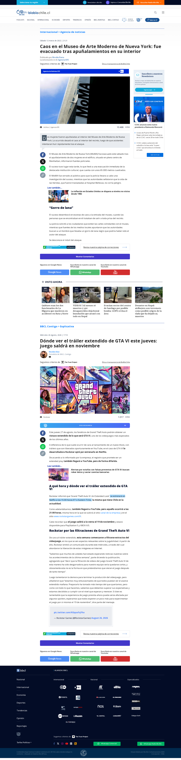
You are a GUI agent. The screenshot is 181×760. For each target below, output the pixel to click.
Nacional (31, 20)
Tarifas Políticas (23, 742)
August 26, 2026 (99, 618)
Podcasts (20, 20)
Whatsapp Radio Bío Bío (152, 744)
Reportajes (22, 726)
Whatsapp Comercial (109, 743)
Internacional (43, 20)
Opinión (88, 20)
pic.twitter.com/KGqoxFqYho (69, 612)
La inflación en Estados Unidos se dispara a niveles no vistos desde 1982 (100, 192)
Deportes (66, 20)
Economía (56, 20)
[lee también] (59, 474)
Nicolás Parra (58, 57)
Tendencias (77, 20)
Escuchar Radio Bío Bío (149, 2)
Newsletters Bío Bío (95, 2)
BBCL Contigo (113, 20)
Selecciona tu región (29, 2)
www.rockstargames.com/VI (67, 516)
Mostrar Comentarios (85, 257)
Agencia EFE (63, 59)
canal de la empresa (110, 512)
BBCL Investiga (99, 20)
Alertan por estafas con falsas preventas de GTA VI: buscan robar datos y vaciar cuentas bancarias (100, 470)
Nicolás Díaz (54, 352)
